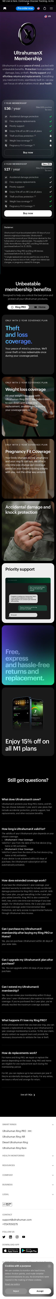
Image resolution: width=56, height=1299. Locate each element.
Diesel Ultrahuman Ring (15, 1142)
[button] (51, 8)
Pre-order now (25, 8)
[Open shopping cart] (44, 8)
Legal (5, 1194)
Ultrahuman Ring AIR (13, 1137)
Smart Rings (9, 1125)
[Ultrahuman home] (4, 8)
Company (7, 1175)
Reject (16, 1291)
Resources (8, 1165)
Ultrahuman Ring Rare (14, 1148)
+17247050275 (10, 1224)
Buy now (28, 152)
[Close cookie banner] (49, 1266)
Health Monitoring (13, 1156)
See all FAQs (26, 1095)
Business (7, 1185)
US (49, 16)
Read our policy (12, 1284)
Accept (40, 1291)
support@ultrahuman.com (17, 1220)
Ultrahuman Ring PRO (16, 1131)
